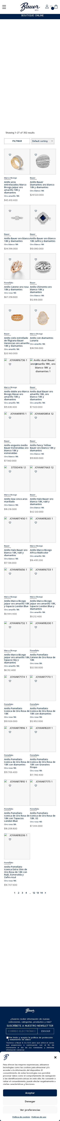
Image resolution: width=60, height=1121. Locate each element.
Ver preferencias (30, 1110)
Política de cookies (21, 1117)
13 (38, 893)
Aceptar (30, 1093)
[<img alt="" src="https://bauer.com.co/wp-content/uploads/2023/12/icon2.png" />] (51, 7)
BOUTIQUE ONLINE (32, 15)
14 (41, 893)
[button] (55, 1057)
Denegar (30, 1101)
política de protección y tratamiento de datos (30, 1038)
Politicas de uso (39, 1117)
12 (34, 893)
